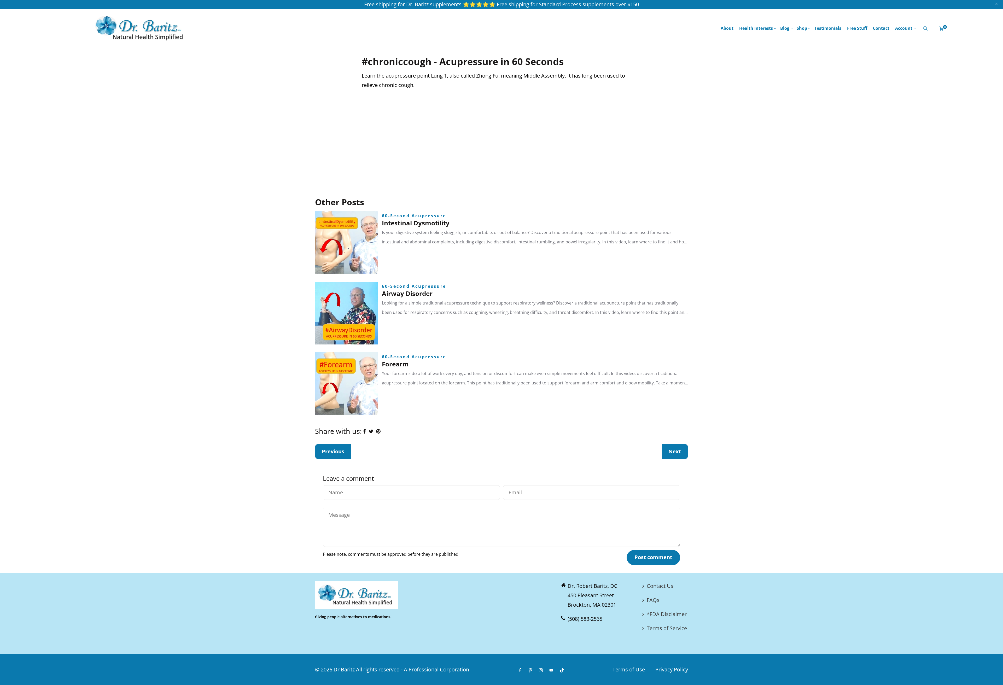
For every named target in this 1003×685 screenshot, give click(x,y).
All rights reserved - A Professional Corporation (412, 669)
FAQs (653, 600)
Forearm (395, 364)
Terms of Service (667, 628)
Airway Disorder (407, 293)
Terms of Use (629, 669)
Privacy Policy (671, 669)
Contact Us (660, 585)
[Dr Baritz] (141, 27)
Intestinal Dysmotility (416, 223)
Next (674, 451)
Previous (333, 451)
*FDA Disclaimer (667, 614)
